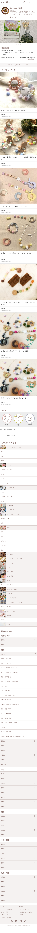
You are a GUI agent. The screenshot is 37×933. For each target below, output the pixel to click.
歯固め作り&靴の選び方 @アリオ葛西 (14, 351)
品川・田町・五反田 (6, 709)
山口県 (3, 853)
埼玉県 (3, 755)
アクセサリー (10, 487)
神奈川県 (3, 764)
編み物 (9, 615)
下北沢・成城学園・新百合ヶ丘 (9, 667)
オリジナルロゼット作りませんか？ (13, 110)
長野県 (3, 788)
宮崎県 (3, 895)
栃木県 (3, 745)
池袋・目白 (4, 686)
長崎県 (3, 881)
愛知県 (3, 802)
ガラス (9, 567)
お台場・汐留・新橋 (6, 732)
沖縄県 (3, 900)
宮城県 (3, 644)
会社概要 (20, 914)
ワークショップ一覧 (14, 65)
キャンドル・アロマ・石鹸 (14, 447)
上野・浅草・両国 (5, 690)
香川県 (3, 863)
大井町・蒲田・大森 (6, 658)
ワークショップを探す (6, 909)
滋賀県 (3, 816)
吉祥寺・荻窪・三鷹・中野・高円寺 (10, 704)
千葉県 (3, 759)
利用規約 (20, 906)
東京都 (3, 654)
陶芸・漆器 (10, 571)
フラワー (9, 465)
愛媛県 (3, 867)
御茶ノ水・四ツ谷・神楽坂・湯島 (9, 681)
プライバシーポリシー (24, 909)
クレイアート (10, 509)
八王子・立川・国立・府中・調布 (9, 672)
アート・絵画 (10, 563)
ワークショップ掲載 (6, 917)
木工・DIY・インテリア (13, 589)
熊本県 (3, 886)
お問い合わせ (4, 914)
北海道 (3, 640)
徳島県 (3, 858)
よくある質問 (4, 912)
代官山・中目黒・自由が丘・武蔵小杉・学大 (12, 736)
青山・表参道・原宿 (6, 718)
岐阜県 (3, 792)
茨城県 (3, 741)
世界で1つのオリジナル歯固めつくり (13, 398)
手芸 (8, 527)
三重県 (3, 806)
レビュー (27, 65)
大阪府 (3, 825)
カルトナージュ (11, 611)
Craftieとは (4, 906)
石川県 (3, 778)
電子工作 (9, 593)
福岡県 (3, 877)
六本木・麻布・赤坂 (6, 713)
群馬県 (3, 750)
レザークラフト (11, 554)
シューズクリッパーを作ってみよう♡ (14, 206)
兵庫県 (3, 830)
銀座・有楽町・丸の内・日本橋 (9, 722)
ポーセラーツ (10, 505)
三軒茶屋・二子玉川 (6, 700)
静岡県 (3, 797)
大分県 (3, 891)
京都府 (3, 820)
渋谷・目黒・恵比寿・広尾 (8, 695)
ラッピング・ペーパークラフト (15, 558)
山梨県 (3, 783)
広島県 (3, 849)
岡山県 (3, 844)
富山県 (3, 774)
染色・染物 (10, 576)
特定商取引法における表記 (25, 912)
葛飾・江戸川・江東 (6, 663)
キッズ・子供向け (12, 598)
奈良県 (3, 834)
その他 (9, 624)
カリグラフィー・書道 (13, 514)
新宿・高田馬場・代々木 (7, 677)
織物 (8, 580)
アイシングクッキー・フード (14, 602)
